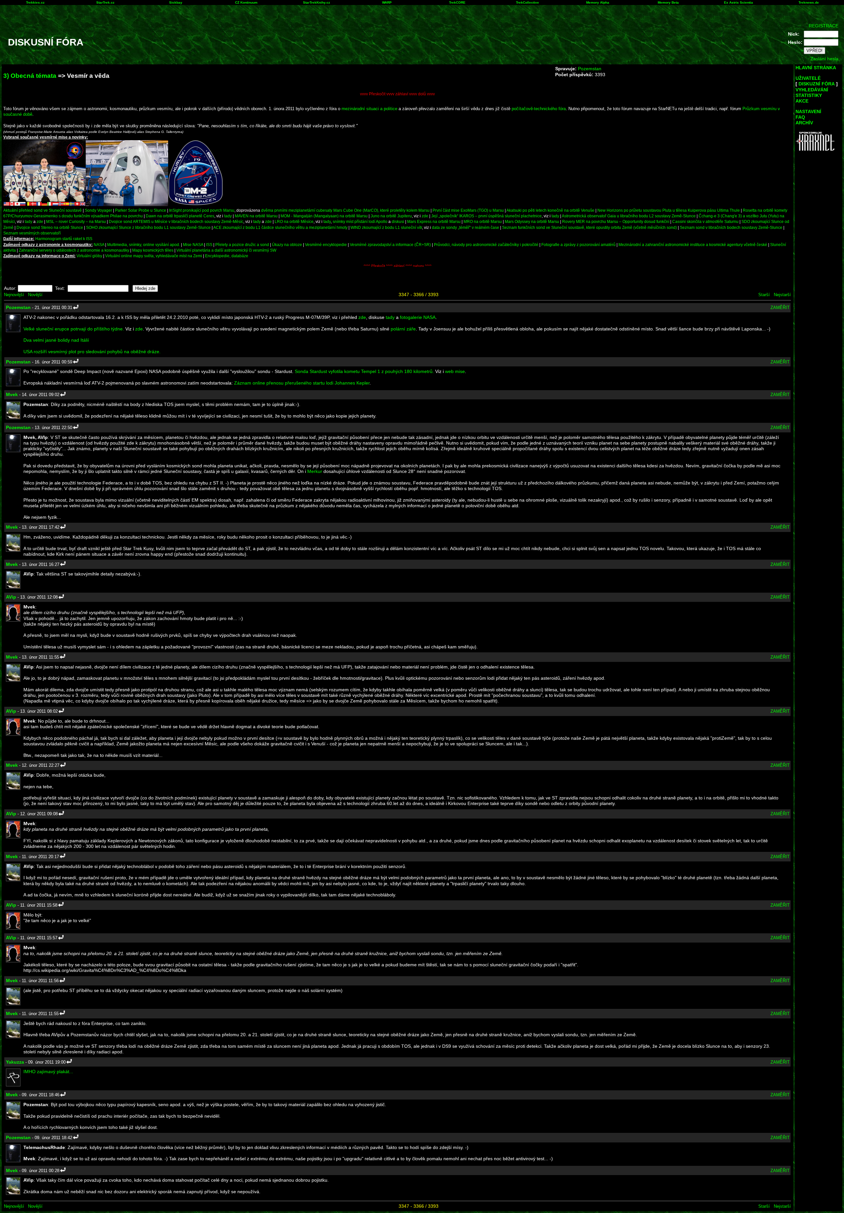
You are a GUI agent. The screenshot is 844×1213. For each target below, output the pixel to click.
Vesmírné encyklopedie (326, 244)
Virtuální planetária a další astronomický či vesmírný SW (226, 250)
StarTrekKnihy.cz (316, 2)
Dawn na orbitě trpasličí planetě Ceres (180, 216)
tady (228, 216)
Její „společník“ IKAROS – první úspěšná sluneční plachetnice (486, 216)
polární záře (403, 328)
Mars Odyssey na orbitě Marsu (532, 221)
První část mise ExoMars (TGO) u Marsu (468, 210)
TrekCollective (527, 2)
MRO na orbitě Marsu (483, 221)
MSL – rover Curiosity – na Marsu (76, 221)
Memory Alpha (597, 2)
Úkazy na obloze (287, 244)
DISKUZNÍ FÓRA (817, 83)
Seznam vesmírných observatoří (32, 233)
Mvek (12, 394)
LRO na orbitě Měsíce (294, 221)
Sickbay (175, 2)
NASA (99, 244)
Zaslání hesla (824, 58)
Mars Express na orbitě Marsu (434, 221)
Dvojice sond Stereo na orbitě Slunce (49, 227)
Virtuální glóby (89, 256)
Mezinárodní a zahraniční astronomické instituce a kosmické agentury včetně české (692, 244)
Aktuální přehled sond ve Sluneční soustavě (42, 210)
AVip (11, 597)
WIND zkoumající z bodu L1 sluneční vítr (386, 227)
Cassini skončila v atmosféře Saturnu (705, 221)
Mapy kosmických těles (152, 250)
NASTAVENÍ (808, 111)
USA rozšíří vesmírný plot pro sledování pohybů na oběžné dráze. (92, 351)
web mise (455, 371)
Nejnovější (14, 294)
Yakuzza (15, 1062)
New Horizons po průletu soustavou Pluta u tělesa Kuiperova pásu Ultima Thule (668, 210)
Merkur (314, 471)
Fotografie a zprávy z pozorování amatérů (578, 244)
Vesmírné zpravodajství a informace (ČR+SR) (390, 244)
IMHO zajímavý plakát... (48, 1071)
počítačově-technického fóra (539, 108)
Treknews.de (809, 2)
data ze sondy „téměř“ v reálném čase (465, 227)
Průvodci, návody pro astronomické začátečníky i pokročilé (486, 244)
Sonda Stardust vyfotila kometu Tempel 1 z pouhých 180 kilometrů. (364, 371)
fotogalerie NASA (418, 317)
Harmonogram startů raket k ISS (63, 238)
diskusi (398, 221)
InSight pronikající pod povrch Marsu (201, 210)
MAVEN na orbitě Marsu (256, 216)
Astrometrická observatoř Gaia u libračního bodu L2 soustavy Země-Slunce (629, 216)
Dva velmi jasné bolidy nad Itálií (56, 340)
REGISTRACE (823, 25)
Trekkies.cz (35, 2)
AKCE (802, 101)
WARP (387, 2)
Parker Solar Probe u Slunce (140, 210)
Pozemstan (589, 68)
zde (425, 216)
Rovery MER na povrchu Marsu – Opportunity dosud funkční (615, 221)
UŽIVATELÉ (808, 78)
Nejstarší (782, 294)
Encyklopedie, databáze (226, 256)
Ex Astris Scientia (738, 2)
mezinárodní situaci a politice (369, 108)
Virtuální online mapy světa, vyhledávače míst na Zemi (153, 256)
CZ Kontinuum (246, 2)
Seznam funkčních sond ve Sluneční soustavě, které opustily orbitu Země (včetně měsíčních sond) (589, 227)
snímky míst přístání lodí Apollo (360, 221)
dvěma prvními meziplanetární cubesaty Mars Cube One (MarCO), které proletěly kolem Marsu (345, 210)
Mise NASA (193, 244)
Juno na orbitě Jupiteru (391, 216)
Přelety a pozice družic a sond (242, 244)
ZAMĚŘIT (780, 307)
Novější (35, 294)
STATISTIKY (809, 95)
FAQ (800, 117)
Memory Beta (668, 2)
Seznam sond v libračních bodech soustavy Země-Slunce (731, 227)
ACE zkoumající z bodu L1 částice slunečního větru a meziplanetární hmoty (280, 227)
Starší (764, 294)
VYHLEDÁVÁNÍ (812, 89)
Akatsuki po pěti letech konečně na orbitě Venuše (550, 210)
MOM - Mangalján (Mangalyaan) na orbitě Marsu (324, 216)
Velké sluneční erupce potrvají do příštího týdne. (73, 328)
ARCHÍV (804, 122)
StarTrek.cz (105, 2)
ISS (209, 244)
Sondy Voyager (98, 210)
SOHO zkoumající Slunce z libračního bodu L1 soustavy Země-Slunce (148, 227)
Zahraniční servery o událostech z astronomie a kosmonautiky (74, 250)
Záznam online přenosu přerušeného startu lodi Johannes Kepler (302, 383)
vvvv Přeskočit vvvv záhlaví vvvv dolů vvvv (397, 94)
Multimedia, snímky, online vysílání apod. (143, 244)
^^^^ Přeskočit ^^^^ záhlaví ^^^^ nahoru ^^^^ (398, 265)
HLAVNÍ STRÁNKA (816, 67)
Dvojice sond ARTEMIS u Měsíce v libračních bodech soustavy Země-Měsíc (176, 221)
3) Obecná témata (29, 75)
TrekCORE (457, 2)
